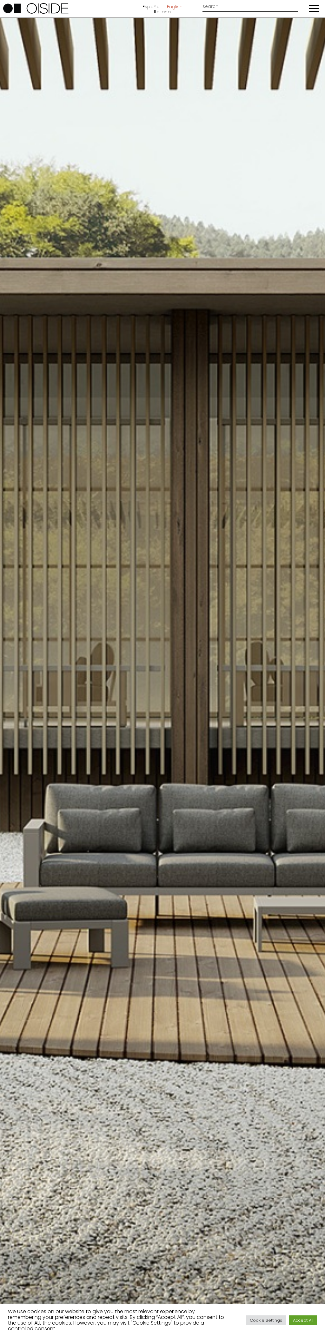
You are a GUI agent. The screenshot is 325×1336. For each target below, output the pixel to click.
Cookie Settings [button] (266, 1320)
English (174, 6)
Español (152, 6)
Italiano (162, 12)
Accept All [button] (303, 1320)
